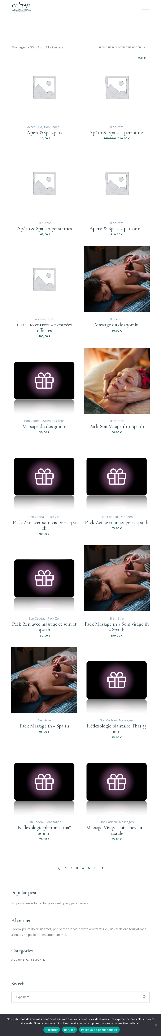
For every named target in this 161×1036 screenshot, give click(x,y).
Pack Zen (53, 517)
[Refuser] (156, 1025)
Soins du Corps (54, 421)
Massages (126, 720)
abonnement (44, 319)
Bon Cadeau (52, 127)
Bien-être (117, 127)
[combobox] (121, 47)
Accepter (51, 1029)
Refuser (69, 1029)
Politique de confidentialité (99, 1029)
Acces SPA (34, 127)
